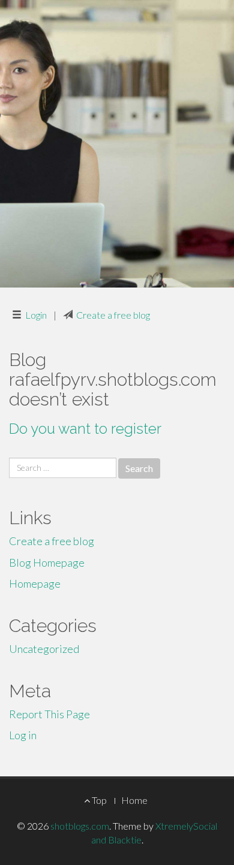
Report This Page (49, 714)
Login (36, 314)
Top (98, 800)
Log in (23, 735)
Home (134, 800)
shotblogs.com (79, 825)
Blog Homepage (47, 562)
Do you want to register (85, 428)
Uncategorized (44, 648)
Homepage (35, 583)
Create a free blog (113, 314)
